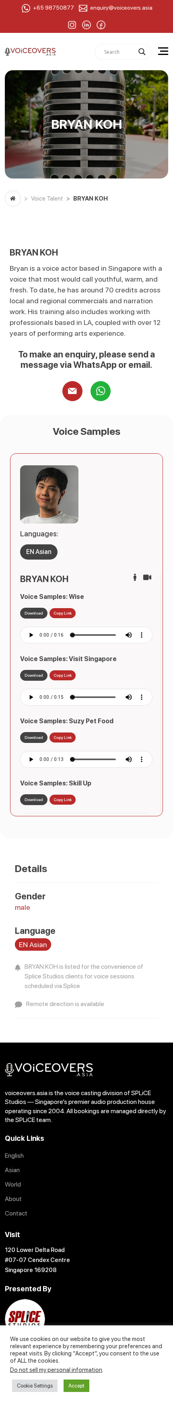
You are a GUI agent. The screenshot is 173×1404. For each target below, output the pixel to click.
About (13, 1199)
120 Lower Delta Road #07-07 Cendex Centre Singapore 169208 (37, 1260)
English (14, 1155)
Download (34, 613)
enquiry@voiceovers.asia (121, 7)
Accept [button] (76, 1386)
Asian (12, 1170)
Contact (16, 1213)
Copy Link (63, 613)
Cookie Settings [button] (35, 1386)
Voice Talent (47, 198)
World (13, 1184)
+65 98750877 (53, 7)
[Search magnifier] (142, 51)
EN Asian (38, 552)
